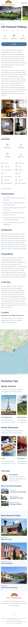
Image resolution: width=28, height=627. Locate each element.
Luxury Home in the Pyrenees (18, 492)
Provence (13, 490)
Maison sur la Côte (6, 539)
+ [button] (2, 331)
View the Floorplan (6, 188)
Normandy (4, 538)
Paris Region (14, 496)
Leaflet (19, 373)
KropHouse (19, 623)
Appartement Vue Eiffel (16, 498)
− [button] (2, 334)
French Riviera (19, 30)
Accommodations (5, 30)
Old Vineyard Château (16, 504)
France (12, 30)
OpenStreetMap (25, 373)
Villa (2, 24)
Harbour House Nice (7, 563)
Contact (14, 44)
